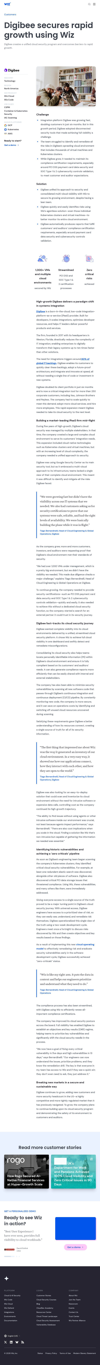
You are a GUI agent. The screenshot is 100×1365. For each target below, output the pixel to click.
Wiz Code (8, 1299)
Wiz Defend (9, 1308)
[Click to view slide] (4, 1256)
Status (40, 1353)
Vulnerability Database (46, 1325)
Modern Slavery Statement (84, 1353)
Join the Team (75, 1299)
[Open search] (89, 4)
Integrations (9, 1312)
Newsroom (73, 1304)
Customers (10, 14)
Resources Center (43, 1312)
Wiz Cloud (8, 1304)
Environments (10, 1316)
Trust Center (74, 1316)
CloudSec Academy (44, 1308)
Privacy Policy (51, 1353)
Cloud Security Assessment (48, 1320)
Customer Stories (43, 1295)
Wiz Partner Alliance (77, 1320)
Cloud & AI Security (12, 1295)
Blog (38, 1304)
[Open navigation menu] (94, 4)
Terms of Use (65, 1353)
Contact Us (73, 1312)
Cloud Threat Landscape (46, 1316)
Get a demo (10, 145)
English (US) (13, 1336)
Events (71, 1308)
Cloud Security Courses (46, 1299)
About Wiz (73, 1295)
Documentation (10, 1320)
